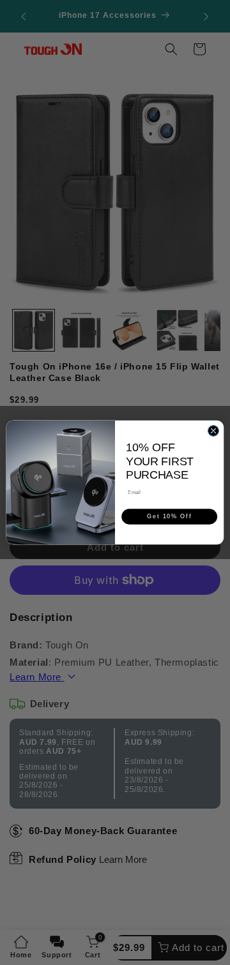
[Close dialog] (213, 430)
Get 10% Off (169, 517)
